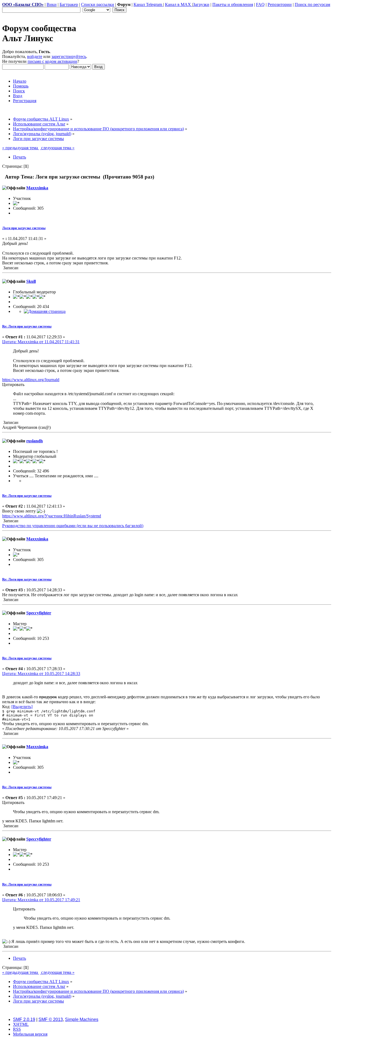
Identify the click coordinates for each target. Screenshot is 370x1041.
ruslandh (34, 441)
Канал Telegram (148, 4)
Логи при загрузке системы (24, 228)
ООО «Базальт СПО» (23, 4)
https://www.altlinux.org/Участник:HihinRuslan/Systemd (51, 516)
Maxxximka (37, 188)
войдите (34, 56)
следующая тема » (57, 147)
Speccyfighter (38, 613)
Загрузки (201, 4)
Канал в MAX (178, 4)
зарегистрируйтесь (68, 56)
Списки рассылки (97, 4)
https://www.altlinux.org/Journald (30, 379)
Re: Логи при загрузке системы (26, 326)
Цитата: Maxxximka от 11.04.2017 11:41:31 (41, 341)
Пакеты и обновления (232, 4)
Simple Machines (81, 1019)
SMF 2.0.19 (24, 1019)
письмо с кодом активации (52, 61)
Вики (52, 4)
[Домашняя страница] (45, 311)
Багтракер (69, 4)
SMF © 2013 (50, 1019)
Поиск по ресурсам (312, 4)
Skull (31, 281)
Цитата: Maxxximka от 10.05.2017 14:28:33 (41, 673)
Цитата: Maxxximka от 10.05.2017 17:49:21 (41, 899)
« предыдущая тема (20, 147)
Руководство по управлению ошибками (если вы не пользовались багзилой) (72, 525)
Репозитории (280, 4)
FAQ (260, 4)
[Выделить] (22, 706)
